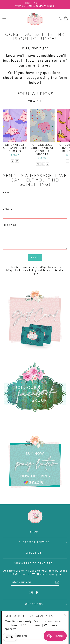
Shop (34, 531)
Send (35, 257)
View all (35, 101)
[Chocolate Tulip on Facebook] (37, 592)
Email (8, 208)
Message (10, 225)
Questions (34, 604)
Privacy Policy (27, 270)
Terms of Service (53, 270)
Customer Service (34, 542)
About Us (34, 552)
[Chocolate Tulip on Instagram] (31, 592)
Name (7, 192)
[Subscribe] (57, 582)
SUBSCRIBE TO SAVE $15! (34, 563)
